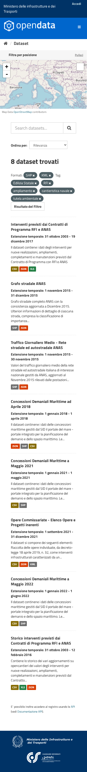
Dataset (21, 43)
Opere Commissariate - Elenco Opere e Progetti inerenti (43, 522)
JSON (24, 269)
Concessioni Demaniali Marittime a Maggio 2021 (40, 463)
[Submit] (69, 127)
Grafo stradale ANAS (28, 283)
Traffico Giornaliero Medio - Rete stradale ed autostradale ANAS (38, 345)
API (73, 707)
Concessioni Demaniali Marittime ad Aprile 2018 (41, 403)
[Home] (6, 43)
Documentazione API (29, 711)
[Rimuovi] (34, 175)
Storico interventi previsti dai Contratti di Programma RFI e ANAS (41, 640)
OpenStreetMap (23, 112)
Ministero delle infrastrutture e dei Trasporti (29, 8)
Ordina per (18, 145)
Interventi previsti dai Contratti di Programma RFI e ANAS (39, 226)
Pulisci (79, 55)
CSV (14, 269)
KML (32, 564)
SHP (14, 328)
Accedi (76, 3)
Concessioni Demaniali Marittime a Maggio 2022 (40, 581)
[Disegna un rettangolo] (80, 66)
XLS (32, 269)
